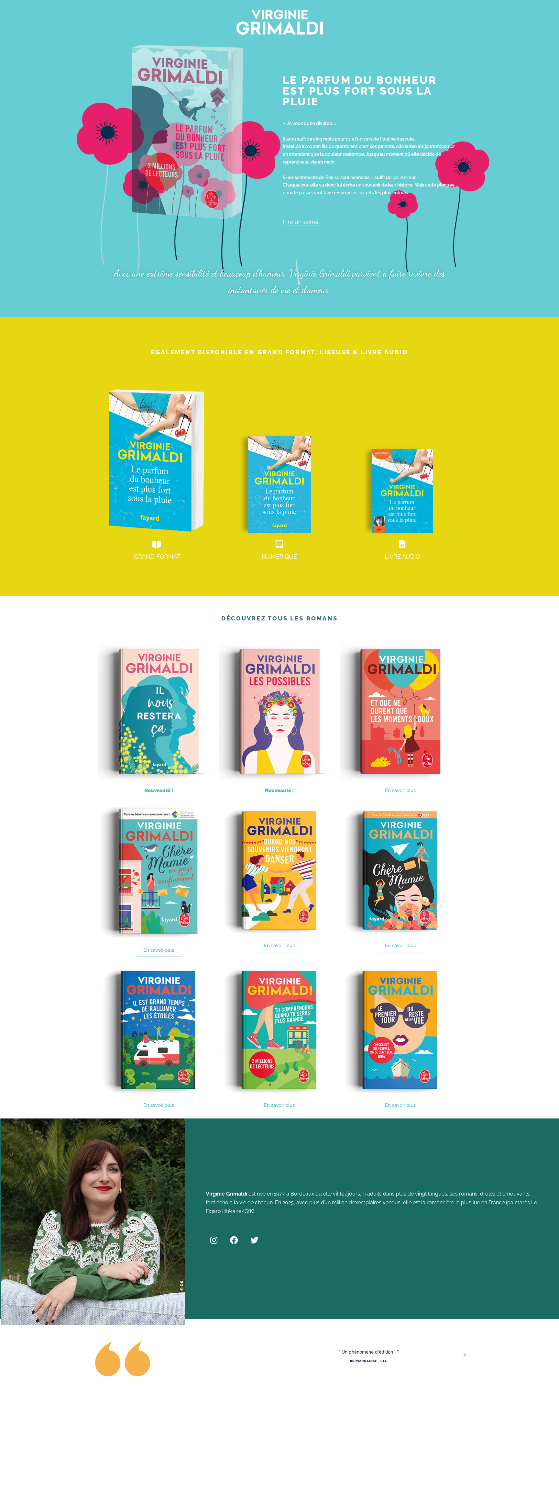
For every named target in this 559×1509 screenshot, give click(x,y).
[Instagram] (214, 1240)
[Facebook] (234, 1240)
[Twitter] (255, 1240)
